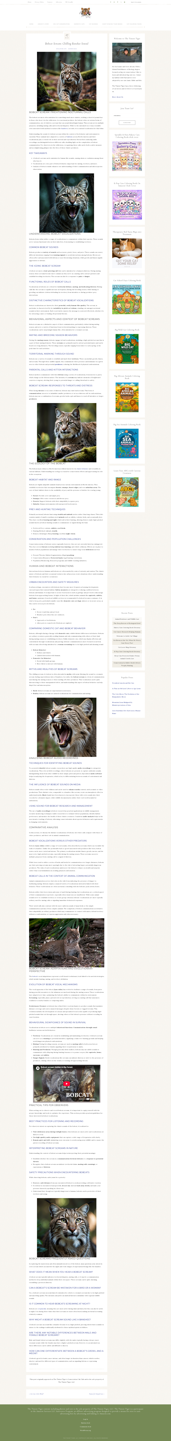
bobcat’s (35, 976)
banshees (64, 128)
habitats (70, 137)
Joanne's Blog (72, 48)
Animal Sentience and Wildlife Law (127, 619)
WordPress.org (85, 1430)
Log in (85, 1419)
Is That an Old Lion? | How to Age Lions (126, 688)
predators (59, 364)
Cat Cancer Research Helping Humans (127, 632)
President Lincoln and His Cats (123, 683)
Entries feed (85, 1423)
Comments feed (85, 1427)
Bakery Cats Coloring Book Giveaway (127, 627)
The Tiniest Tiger (85, 13)
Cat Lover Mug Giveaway (127, 647)
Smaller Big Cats (61, 48)
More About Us (117, 97)
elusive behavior (82, 469)
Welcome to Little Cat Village (127, 636)
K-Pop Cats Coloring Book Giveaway (127, 651)
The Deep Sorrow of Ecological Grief (127, 623)
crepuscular (42, 1309)
